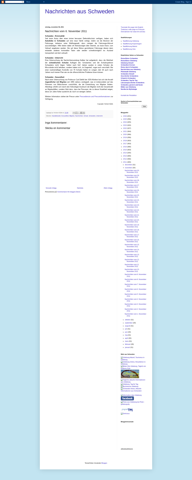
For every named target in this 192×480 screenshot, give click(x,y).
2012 (125, 159)
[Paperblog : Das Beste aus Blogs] (127, 411)
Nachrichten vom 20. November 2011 (132, 221)
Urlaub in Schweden (128, 78)
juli (126, 329)
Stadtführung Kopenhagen (132, 44)
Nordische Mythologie (129, 89)
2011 (125, 162)
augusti (128, 326)
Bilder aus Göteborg (128, 87)
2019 (125, 137)
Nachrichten (79, 116)
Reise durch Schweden (129, 67)
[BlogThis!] (76, 113)
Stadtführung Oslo (129, 49)
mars (127, 341)
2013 (125, 156)
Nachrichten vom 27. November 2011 (132, 186)
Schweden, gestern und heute (132, 85)
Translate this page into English (132, 27)
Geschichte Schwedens (129, 76)
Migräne (71, 116)
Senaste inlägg (51, 188)
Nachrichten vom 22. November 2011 (132, 211)
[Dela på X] (79, 113)
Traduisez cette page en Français (132, 29)
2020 (125, 134)
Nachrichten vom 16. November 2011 (132, 241)
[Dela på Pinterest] (84, 113)
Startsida (80, 188)
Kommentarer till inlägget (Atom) (68, 192)
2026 (125, 116)
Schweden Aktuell (127, 74)
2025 (125, 119)
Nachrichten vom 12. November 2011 (132, 260)
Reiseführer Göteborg (129, 61)
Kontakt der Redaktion (129, 95)
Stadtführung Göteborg (131, 41)
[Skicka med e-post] (74, 113)
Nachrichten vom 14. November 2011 (132, 250)
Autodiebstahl (56, 116)
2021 (125, 131)
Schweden (92, 116)
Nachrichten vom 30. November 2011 (132, 171)
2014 (125, 153)
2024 (125, 122)
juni (126, 332)
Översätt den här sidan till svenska (133, 32)
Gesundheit (65, 116)
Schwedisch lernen (128, 65)
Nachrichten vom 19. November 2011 (132, 226)
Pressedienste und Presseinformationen (95, 96)
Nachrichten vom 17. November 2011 (132, 236)
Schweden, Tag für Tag (129, 80)
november (129, 168)
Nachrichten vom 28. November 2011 (132, 181)
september (129, 323)
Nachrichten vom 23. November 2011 (132, 206)
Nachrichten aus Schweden (79, 11)
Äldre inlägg (108, 188)
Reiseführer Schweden (129, 58)
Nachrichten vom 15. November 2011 (132, 245)
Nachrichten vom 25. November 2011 (132, 196)
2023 (125, 125)
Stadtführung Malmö (130, 46)
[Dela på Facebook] (81, 113)
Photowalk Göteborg (128, 72)
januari (127, 347)
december (129, 165)
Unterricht (99, 116)
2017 (125, 144)
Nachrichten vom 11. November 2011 (132, 265)
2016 (125, 147)
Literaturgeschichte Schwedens (132, 83)
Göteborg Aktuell (127, 63)
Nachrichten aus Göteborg (130, 69)
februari (128, 344)
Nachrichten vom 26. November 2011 (132, 191)
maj (126, 335)
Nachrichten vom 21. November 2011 (132, 216)
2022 (125, 128)
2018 (125, 141)
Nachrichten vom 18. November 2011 (132, 231)
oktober (128, 320)
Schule (86, 116)
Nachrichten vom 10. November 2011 (132, 270)
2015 (125, 150)
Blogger (104, 463)
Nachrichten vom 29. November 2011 (132, 176)
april (127, 338)
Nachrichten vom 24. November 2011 (132, 201)
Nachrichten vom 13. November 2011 (132, 255)
